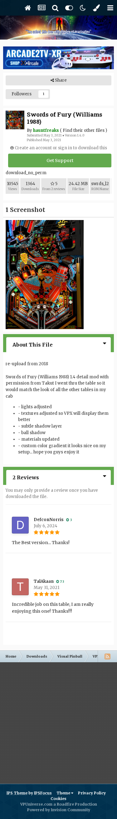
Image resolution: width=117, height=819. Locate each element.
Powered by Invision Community (58, 809)
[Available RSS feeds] (107, 656)
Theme (63, 793)
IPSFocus (43, 793)
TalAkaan (44, 581)
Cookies (58, 798)
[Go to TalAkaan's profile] (20, 586)
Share (60, 80)
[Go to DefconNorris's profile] (20, 525)
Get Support (59, 160)
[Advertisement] (58, 720)
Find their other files (84, 130)
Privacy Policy (92, 793)
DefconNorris (49, 519)
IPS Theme (17, 793)
